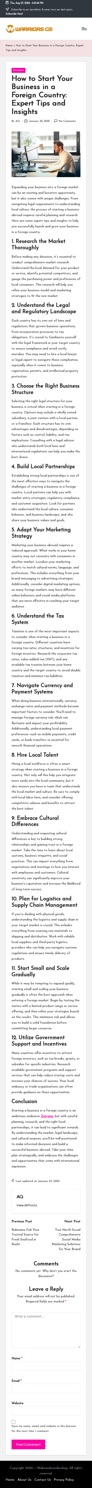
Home (9, 45)
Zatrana (47, 1116)
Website (17, 1403)
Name (17, 1358)
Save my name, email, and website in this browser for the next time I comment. (44, 1429)
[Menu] (84, 28)
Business (18, 70)
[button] (27, 1205)
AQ (20, 1197)
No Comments (67, 121)
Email (17, 1381)
